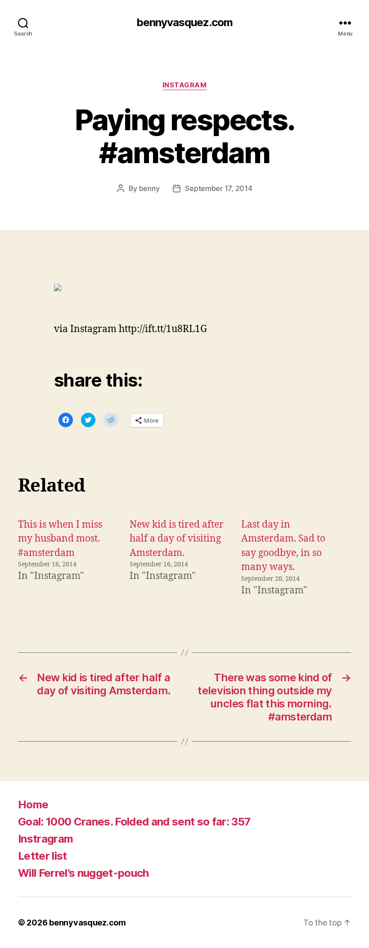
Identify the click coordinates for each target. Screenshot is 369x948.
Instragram (45, 838)
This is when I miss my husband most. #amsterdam (60, 539)
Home (33, 804)
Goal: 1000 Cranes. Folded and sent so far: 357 (134, 821)
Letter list (42, 855)
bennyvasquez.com (184, 22)
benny (149, 188)
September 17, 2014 (218, 188)
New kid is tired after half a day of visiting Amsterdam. (177, 539)
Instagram (184, 85)
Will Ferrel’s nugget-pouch (83, 873)
